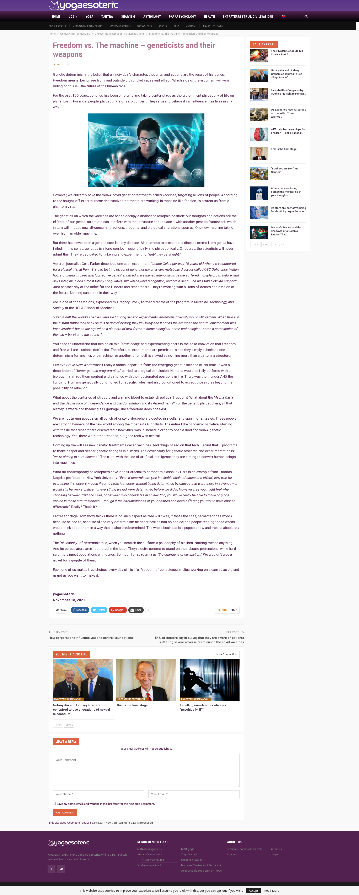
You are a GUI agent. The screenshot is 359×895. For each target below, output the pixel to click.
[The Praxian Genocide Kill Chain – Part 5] (259, 55)
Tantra (107, 16)
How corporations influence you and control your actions (91, 638)
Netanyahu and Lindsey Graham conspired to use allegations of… (286, 74)
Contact (191, 25)
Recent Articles (213, 25)
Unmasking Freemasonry (88, 25)
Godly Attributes (154, 859)
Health (209, 16)
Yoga (89, 16)
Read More (271, 890)
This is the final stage (284, 149)
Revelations (144, 25)
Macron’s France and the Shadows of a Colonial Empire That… (286, 231)
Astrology (152, 16)
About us (276, 849)
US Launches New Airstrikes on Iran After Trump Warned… (288, 113)
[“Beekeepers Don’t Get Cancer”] (259, 173)
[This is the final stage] (146, 680)
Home (56, 16)
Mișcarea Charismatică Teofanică (201, 865)
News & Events (57, 25)
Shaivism (128, 16)
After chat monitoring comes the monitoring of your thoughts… (286, 192)
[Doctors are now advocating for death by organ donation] (259, 212)
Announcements (120, 25)
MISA (176, 25)
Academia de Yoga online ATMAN (201, 870)
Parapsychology (182, 16)
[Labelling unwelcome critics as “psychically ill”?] (210, 680)
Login (73, 16)
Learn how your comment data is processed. (126, 822)
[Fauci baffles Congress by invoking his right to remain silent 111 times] (259, 95)
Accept (253, 891)
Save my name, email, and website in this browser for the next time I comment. (106, 804)
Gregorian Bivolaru (192, 859)
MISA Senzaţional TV (149, 849)
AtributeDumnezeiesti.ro (151, 854)
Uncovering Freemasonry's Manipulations (69, 699)
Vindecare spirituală (149, 865)
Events (163, 25)
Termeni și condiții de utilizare (244, 849)
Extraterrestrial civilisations (248, 16)
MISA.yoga (187, 849)
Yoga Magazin (189, 854)
